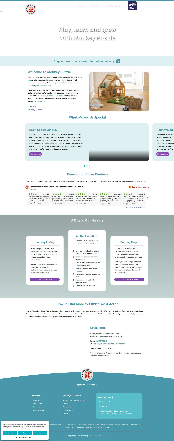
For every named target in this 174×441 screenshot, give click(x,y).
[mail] (106, 401)
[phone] (110, 401)
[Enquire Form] (87, 61)
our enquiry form (40, 101)
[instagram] (103, 401)
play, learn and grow (60, 83)
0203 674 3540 (101, 341)
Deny (24, 433)
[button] (84, 166)
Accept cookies (9, 433)
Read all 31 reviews (140, 207)
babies (43, 96)
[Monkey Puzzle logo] (30, 4)
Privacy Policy (28, 437)
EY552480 (106, 427)
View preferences (40, 433)
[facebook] (99, 401)
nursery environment (43, 85)
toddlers (50, 96)
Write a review (128, 207)
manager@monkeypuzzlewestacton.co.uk (110, 344)
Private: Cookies (20, 437)
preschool (60, 96)
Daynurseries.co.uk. (140, 181)
